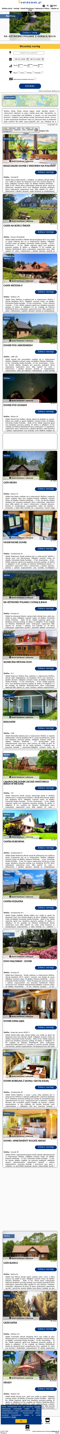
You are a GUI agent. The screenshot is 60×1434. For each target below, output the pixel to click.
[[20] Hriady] (30, 1365)
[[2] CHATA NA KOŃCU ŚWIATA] (30, 208)
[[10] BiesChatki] (30, 704)
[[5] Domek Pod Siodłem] (30, 388)
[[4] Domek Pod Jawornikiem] (30, 328)
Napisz (57, 1433)
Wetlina (7, 139)
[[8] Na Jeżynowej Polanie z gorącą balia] (30, 585)
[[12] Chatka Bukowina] (30, 824)
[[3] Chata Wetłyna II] (30, 268)
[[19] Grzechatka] (30, 1305)
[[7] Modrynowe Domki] (30, 525)
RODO (14, 1417)
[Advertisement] (30, 1200)
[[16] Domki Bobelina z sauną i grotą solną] (30, 1063)
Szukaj (30, 86)
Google (37, 1407)
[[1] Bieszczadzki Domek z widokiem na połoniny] (30, 148)
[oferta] (10, 161)
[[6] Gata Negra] (30, 465)
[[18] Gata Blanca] (30, 1245)
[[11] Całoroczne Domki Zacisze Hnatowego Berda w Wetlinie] (30, 764)
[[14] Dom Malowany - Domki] (30, 944)
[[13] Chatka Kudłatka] (30, 884)
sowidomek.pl (30, 2)
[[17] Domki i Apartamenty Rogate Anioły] (30, 1123)
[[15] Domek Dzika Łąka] (30, 1004)
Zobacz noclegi (46, 172)
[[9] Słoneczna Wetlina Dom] (30, 645)
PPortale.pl (3, 1433)
